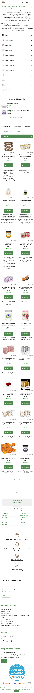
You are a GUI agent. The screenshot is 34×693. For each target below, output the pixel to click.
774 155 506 (4, 638)
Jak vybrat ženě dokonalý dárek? (10, 657)
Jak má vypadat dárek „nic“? (9, 652)
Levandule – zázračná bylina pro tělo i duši (13, 654)
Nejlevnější (17, 126)
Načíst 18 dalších (17, 479)
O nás (2, 617)
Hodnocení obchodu (6, 609)
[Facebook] (3, 641)
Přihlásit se (6, 595)
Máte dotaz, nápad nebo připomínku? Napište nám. (15, 615)
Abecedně (18, 131)
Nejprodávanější (7, 131)
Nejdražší (27, 126)
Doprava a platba (6, 613)
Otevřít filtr (6, 136)
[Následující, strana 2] (17, 485)
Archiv (4, 661)
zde (29, 689)
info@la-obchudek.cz (7, 636)
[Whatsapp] (11, 641)
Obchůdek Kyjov (5, 619)
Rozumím (17, 691)
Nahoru (18, 493)
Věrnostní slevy (5, 611)
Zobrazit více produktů (16, 117)
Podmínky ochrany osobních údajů (10, 625)
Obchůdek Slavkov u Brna (8, 621)
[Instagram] (7, 641)
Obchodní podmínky (6, 623)
